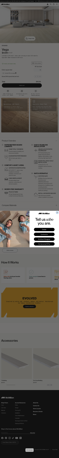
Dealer (44, 229)
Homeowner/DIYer (44, 244)
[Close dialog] (57, 212)
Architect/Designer (44, 239)
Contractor (44, 234)
